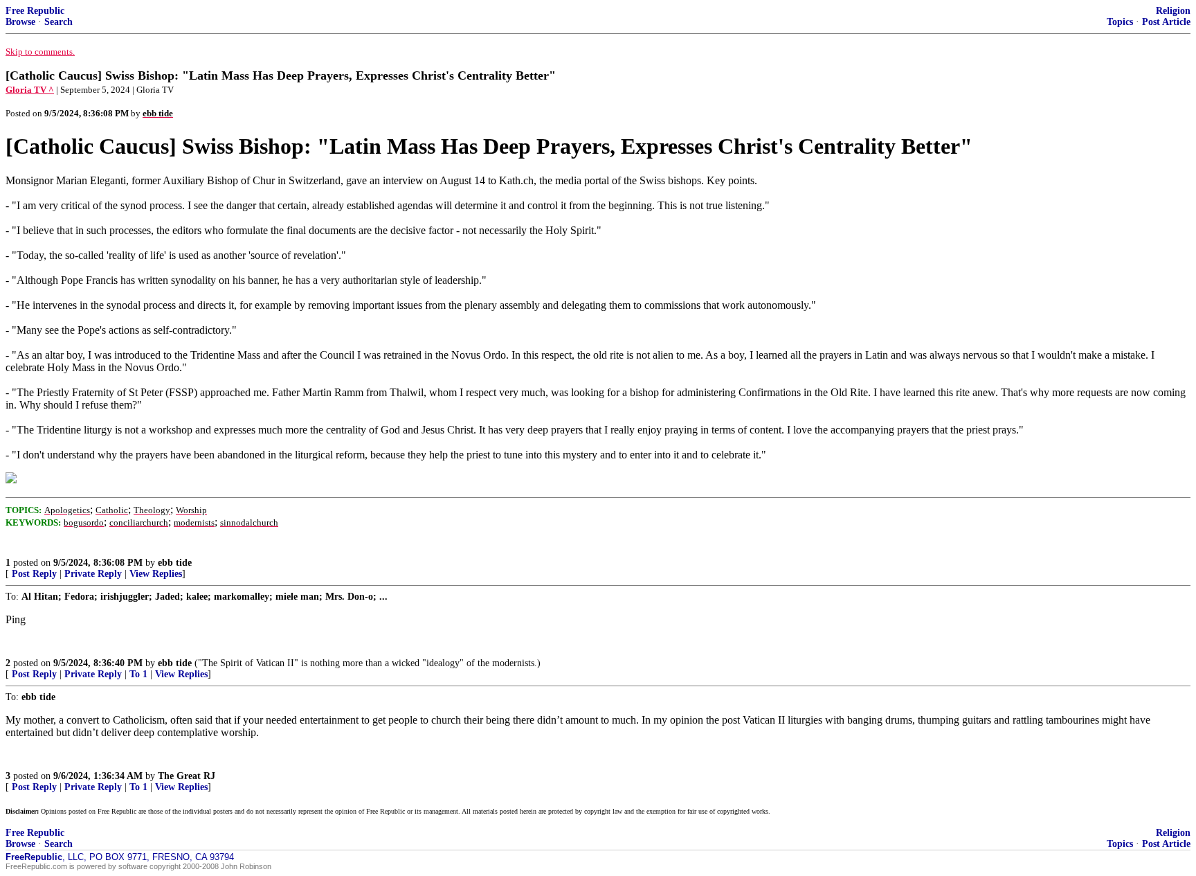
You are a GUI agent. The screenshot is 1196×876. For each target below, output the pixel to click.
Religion (1173, 11)
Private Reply (93, 574)
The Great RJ (186, 776)
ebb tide (175, 562)
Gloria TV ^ (30, 89)
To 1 (138, 674)
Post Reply (34, 574)
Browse (20, 22)
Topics (1120, 22)
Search (58, 22)
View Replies (155, 574)
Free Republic (35, 11)
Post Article (1166, 22)
